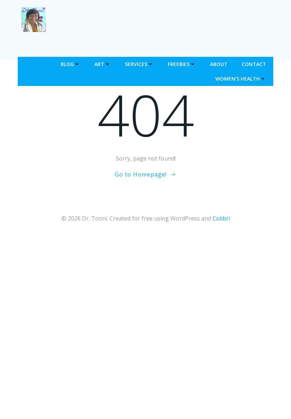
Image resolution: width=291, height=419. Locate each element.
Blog (67, 64)
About (218, 64)
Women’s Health (237, 78)
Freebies (179, 64)
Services (136, 64)
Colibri (221, 218)
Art (99, 64)
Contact (254, 64)
